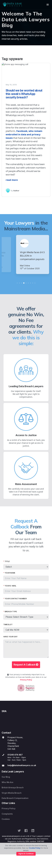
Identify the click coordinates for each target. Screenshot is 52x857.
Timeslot (7, 624)
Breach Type (11, 612)
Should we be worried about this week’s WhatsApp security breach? (24, 94)
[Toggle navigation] (47, 4)
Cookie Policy (34, 848)
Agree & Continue (26, 854)
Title (7, 561)
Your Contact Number (16, 599)
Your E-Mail (10, 586)
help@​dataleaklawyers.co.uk (21, 765)
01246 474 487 (15, 755)
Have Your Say (10, 637)
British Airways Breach (13, 787)
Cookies (6, 819)
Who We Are (7, 782)
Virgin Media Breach (11, 793)
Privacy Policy (26, 680)
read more (12, 179)
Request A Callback (25, 664)
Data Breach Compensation (15, 798)
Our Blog (6, 777)
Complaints (7, 814)
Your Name (10, 573)
